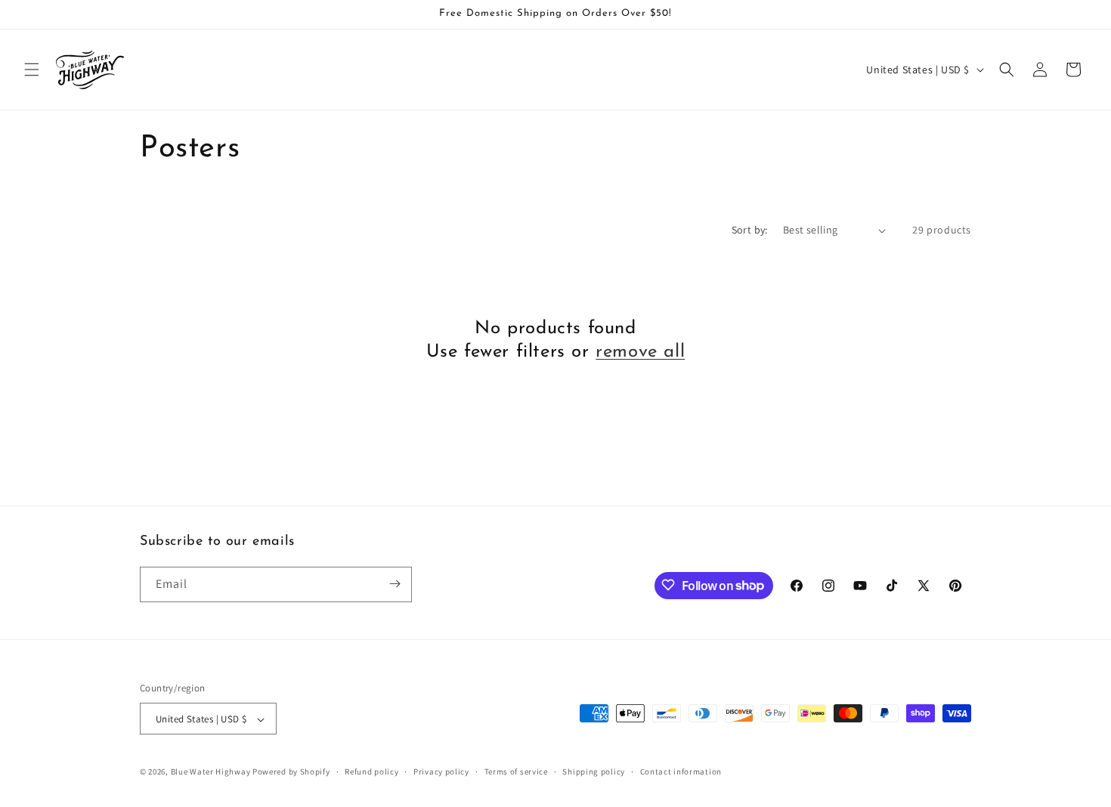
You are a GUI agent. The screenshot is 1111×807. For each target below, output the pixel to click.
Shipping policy (593, 771)
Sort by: (750, 230)
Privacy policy (441, 771)
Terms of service (516, 771)
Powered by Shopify (291, 772)
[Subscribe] (394, 583)
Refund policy (371, 771)
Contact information (681, 771)
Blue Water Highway (211, 772)
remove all (640, 352)
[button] (31, 69)
